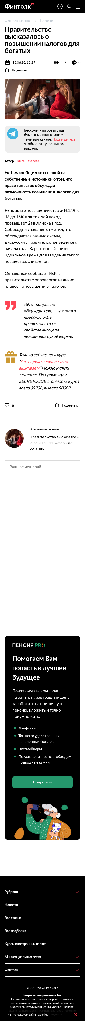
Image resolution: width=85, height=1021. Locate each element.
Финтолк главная (17, 21)
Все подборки (15, 931)
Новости (46, 21)
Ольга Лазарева (27, 161)
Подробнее (42, 782)
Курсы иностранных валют (25, 944)
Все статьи (13, 918)
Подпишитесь (63, 139)
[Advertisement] (42, 570)
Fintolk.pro (51, 988)
